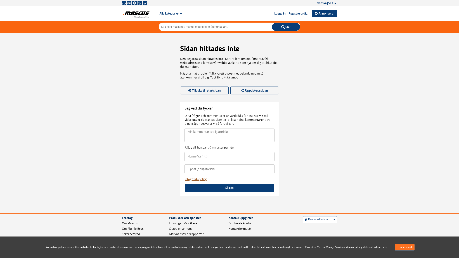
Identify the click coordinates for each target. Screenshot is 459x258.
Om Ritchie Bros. (133, 229)
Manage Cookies (334, 247)
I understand (405, 247)
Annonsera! (326, 13)
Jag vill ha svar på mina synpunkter (211, 147)
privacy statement (364, 247)
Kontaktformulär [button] (240, 229)
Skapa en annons (180, 229)
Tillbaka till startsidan (206, 90)
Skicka (229, 188)
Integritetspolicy (196, 179)
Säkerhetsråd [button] (131, 234)
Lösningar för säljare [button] (183, 223)
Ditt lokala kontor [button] (240, 223)
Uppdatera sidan (256, 90)
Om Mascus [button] (130, 223)
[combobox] (305, 219)
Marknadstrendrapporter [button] (186, 234)
